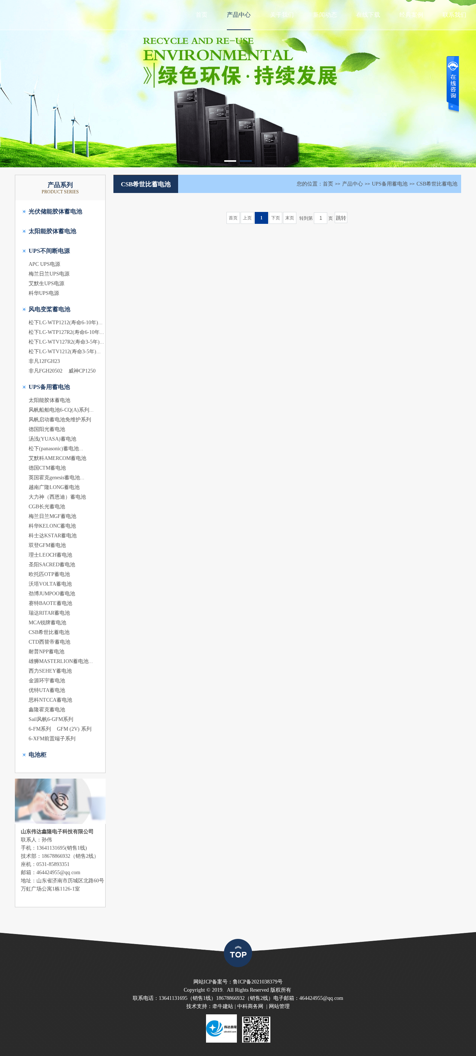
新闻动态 (325, 15)
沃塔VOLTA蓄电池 (50, 584)
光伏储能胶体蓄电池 (55, 211)
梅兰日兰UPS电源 (49, 274)
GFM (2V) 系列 (74, 729)
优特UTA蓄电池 (47, 690)
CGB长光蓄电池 (47, 506)
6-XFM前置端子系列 (52, 738)
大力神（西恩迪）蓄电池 (57, 497)
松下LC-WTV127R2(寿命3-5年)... (66, 342)
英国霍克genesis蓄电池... (56, 477)
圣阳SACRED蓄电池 (52, 564)
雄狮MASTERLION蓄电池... (61, 661)
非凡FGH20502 (45, 371)
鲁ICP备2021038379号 (258, 982)
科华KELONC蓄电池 (52, 526)
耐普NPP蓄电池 (46, 651)
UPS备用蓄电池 (49, 387)
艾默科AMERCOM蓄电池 (57, 458)
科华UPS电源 (44, 293)
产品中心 (239, 15)
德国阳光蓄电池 (47, 429)
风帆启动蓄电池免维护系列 (60, 419)
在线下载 (368, 15)
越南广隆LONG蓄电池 (54, 487)
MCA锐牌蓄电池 (47, 622)
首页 (202, 15)
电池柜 (37, 754)
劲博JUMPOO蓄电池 (52, 593)
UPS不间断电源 (49, 251)
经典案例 (411, 15)
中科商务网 (250, 1006)
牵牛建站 (222, 1006)
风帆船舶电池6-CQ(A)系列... (61, 410)
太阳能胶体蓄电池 (52, 231)
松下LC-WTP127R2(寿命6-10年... (66, 332)
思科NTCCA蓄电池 (50, 700)
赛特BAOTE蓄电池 (50, 603)
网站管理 (279, 1006)
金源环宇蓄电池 (47, 680)
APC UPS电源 (44, 264)
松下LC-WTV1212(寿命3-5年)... (65, 351)
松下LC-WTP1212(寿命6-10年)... (66, 322)
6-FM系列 (40, 729)
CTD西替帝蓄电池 (49, 642)
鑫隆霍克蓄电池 (47, 709)
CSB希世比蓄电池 (49, 632)
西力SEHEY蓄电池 (50, 671)
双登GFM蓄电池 (47, 545)
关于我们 (282, 15)
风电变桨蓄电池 (49, 309)
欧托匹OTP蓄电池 (49, 574)
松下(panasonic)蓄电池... (56, 448)
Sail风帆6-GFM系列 (51, 719)
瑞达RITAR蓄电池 (49, 613)
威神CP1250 (82, 371)
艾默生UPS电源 (46, 283)
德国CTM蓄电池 (47, 468)
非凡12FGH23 (44, 361)
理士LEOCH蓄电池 (50, 555)
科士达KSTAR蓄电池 (53, 535)
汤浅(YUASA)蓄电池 (52, 439)
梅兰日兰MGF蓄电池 (52, 516)
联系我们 (454, 15)
